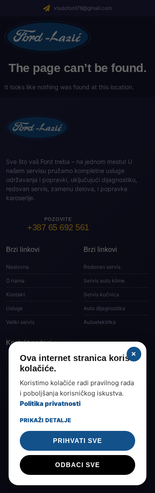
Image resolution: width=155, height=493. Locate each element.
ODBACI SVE (77, 464)
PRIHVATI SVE (77, 440)
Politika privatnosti (50, 403)
